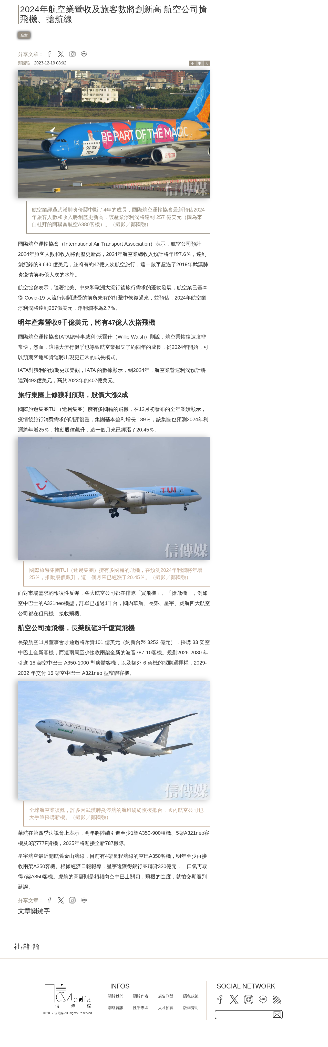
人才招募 (165, 1007)
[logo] (68, 996)
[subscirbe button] (277, 1015)
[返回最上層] (311, 1030)
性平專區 (140, 1007)
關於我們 (115, 996)
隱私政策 (191, 996)
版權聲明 (191, 1007)
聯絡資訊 (115, 1007)
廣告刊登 (165, 996)
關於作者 (140, 996)
